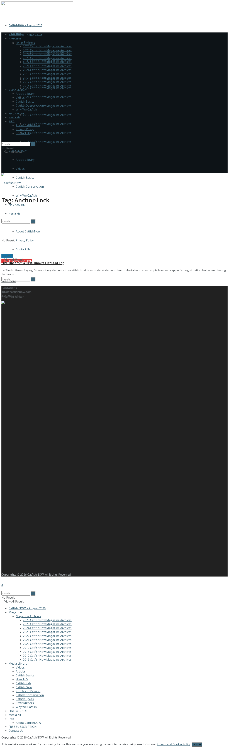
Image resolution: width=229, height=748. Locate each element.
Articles (21, 671)
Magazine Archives (28, 616)
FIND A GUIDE (17, 204)
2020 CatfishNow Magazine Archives (47, 106)
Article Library (25, 160)
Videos (20, 169)
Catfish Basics (25, 178)
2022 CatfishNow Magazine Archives (47, 88)
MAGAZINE (15, 38)
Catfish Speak (25, 699)
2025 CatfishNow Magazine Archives (47, 50)
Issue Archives (25, 42)
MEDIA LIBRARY (18, 89)
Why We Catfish (26, 195)
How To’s (22, 679)
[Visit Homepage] (11, 183)
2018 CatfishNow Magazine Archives (47, 124)
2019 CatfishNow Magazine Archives (47, 115)
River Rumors (25, 703)
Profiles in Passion (28, 691)
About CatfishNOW (28, 723)
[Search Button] (33, 279)
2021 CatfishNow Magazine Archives (47, 97)
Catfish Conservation (30, 187)
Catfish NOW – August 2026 (25, 25)
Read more (8, 281)
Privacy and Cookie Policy (173, 744)
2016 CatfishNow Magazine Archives (47, 142)
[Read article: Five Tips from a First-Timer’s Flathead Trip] (114, 231)
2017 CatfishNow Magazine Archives (47, 133)
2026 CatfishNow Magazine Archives (47, 46)
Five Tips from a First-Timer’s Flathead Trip (32, 263)
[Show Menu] (2, 164)
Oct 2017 (7, 256)
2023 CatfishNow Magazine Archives (47, 58)
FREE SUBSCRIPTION (23, 727)
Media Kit (14, 117)
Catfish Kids (23, 683)
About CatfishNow (28, 125)
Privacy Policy (25, 129)
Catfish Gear (24, 687)
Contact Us (23, 133)
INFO (11, 121)
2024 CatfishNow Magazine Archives (47, 54)
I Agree (197, 744)
